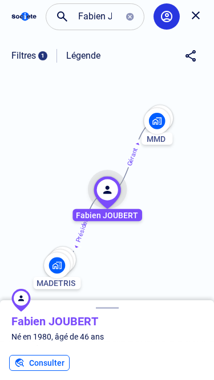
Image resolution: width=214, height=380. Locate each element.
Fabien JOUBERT (54, 321)
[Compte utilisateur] (167, 16)
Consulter (46, 362)
